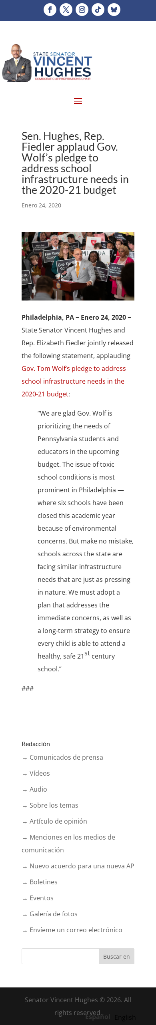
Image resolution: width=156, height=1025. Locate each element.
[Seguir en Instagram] (82, 9)
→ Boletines (40, 882)
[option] (125, 1017)
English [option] (125, 1017)
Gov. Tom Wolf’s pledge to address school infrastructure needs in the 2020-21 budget (74, 381)
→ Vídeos (36, 773)
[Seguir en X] (66, 9)
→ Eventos (38, 898)
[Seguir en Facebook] (50, 9)
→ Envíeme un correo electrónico (72, 929)
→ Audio (34, 789)
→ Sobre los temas (50, 805)
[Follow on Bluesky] (114, 9)
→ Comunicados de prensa (62, 757)
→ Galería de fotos (50, 914)
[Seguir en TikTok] (98, 9)
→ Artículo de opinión (54, 821)
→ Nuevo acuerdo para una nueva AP (78, 866)
